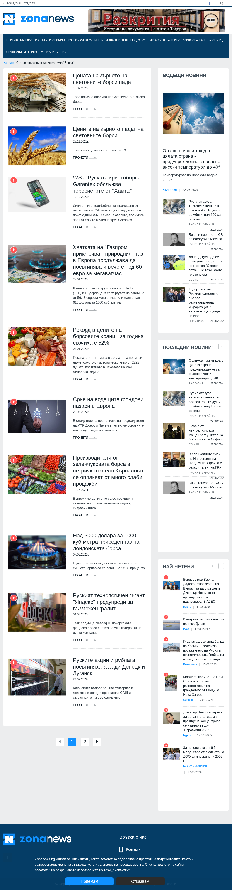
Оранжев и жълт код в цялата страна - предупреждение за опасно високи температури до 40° (191, 159)
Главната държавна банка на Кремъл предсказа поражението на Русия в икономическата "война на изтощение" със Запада (203, 650)
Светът (40, 40)
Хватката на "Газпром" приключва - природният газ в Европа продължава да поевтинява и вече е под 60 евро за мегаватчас (108, 260)
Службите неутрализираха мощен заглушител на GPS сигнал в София (206, 432)
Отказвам (140, 881)
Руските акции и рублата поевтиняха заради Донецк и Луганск (109, 666)
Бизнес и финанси (80, 40)
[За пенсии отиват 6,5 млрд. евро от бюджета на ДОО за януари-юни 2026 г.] (171, 753)
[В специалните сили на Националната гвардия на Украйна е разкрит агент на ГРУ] (174, 459)
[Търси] (222, 3)
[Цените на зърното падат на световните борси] (37, 146)
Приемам (89, 881)
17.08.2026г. (204, 606)
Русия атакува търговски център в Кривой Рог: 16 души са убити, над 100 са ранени (205, 210)
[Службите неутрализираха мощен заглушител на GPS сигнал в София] (174, 431)
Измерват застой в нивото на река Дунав (203, 621)
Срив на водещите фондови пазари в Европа (108, 402)
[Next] (97, 742)
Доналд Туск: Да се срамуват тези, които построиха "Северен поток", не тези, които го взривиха (205, 265)
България (26, 40)
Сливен (188, 699)
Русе (186, 629)
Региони (58, 52)
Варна (187, 606)
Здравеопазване (194, 40)
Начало (8, 62)
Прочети (81, 109)
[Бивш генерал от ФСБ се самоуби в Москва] (174, 239)
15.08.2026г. (210, 664)
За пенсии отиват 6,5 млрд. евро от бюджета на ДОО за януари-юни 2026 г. (203, 754)
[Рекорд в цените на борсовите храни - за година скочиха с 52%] (37, 347)
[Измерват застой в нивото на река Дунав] (171, 625)
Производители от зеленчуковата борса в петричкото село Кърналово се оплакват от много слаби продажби (108, 471)
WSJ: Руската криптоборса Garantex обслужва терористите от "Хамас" (107, 184)
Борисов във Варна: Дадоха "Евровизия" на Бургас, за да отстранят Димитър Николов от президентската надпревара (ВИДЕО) (201, 591)
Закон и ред (216, 40)
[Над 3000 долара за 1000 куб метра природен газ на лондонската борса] (37, 552)
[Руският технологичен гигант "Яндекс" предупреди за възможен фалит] (37, 612)
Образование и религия (21, 52)
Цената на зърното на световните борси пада (102, 78)
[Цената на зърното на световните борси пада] (37, 92)
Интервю (128, 40)
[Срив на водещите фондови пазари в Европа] (37, 416)
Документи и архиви (150, 40)
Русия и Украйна (202, 224)
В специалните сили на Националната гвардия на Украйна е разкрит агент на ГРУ (205, 460)
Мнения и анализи (107, 40)
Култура (45, 52)
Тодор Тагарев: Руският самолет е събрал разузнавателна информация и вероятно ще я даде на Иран (204, 302)
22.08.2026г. (191, 190)
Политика (11, 40)
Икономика (57, 40)
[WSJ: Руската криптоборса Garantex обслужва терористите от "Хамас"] (37, 195)
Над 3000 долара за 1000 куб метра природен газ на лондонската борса (106, 542)
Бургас (187, 735)
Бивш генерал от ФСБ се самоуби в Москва (206, 237)
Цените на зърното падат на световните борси (108, 132)
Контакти (133, 849)
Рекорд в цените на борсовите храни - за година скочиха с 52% (108, 336)
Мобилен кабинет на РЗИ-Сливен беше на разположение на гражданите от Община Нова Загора (203, 685)
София (194, 444)
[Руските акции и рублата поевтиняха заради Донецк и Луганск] (37, 677)
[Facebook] (209, 3)
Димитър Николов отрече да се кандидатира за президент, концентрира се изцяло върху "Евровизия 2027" (202, 721)
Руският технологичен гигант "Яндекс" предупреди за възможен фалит (109, 602)
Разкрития (174, 40)
